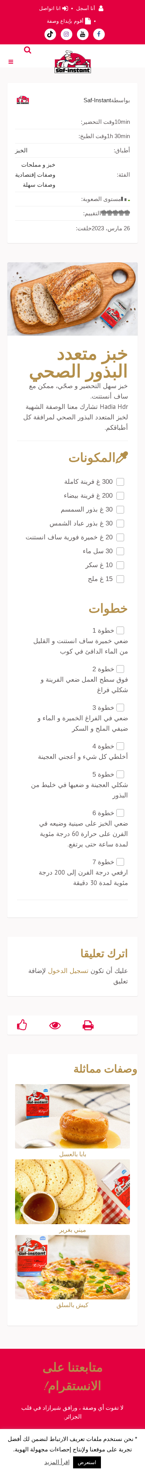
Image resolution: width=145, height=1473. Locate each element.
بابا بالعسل (72, 1154)
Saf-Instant (97, 100)
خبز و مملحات (38, 164)
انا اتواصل (50, 8)
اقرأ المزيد (57, 1462)
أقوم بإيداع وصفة (65, 21)
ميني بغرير (72, 1229)
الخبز (21, 150)
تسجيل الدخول (68, 970)
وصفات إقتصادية (35, 174)
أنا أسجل (85, 8)
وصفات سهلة (39, 184)
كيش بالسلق (72, 1305)
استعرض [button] (87, 1462)
